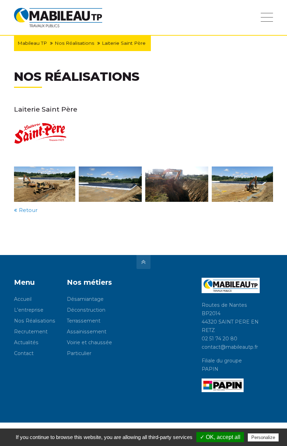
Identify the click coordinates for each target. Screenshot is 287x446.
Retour (28, 210)
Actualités (26, 342)
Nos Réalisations (74, 43)
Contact (24, 353)
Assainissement (86, 331)
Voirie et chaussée (89, 342)
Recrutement (31, 331)
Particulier (79, 353)
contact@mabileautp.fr (230, 347)
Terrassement (83, 321)
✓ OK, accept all (220, 437)
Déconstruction (86, 310)
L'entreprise (28, 310)
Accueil (22, 299)
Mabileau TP (32, 43)
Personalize (263, 437)
